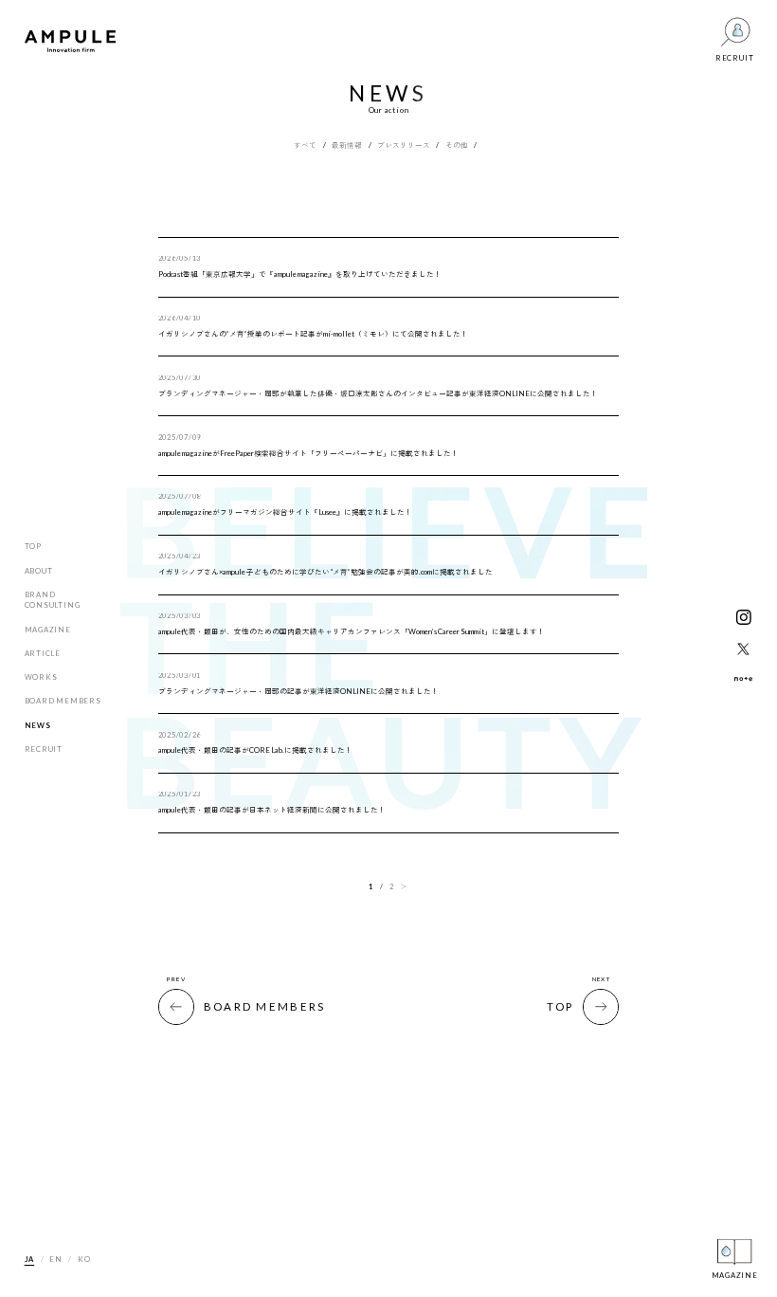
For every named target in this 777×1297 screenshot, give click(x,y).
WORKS (41, 677)
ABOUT (39, 570)
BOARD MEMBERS (63, 700)
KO (84, 1259)
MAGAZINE (48, 629)
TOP (33, 546)
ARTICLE (43, 653)
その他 (456, 146)
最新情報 (347, 146)
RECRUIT (44, 749)
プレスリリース (403, 146)
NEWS (38, 725)
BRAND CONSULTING (53, 600)
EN (56, 1259)
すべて (305, 146)
